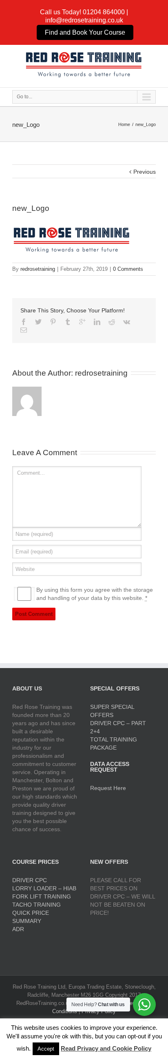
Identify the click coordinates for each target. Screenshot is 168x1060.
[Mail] (23, 330)
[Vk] (126, 322)
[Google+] (82, 322)
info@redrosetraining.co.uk (84, 20)
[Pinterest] (53, 322)
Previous (144, 171)
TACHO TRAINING (36, 904)
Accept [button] (46, 1049)
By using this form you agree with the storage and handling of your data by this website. (94, 593)
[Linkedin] (97, 322)
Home (124, 124)
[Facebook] (23, 322)
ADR (18, 929)
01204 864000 (104, 12)
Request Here (108, 788)
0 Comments (128, 269)
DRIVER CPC (29, 880)
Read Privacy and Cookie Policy (106, 1048)
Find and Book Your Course (85, 32)
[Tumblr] (67, 322)
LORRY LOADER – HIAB (44, 888)
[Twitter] (38, 322)
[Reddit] (111, 322)
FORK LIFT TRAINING (41, 896)
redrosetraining (37, 269)
